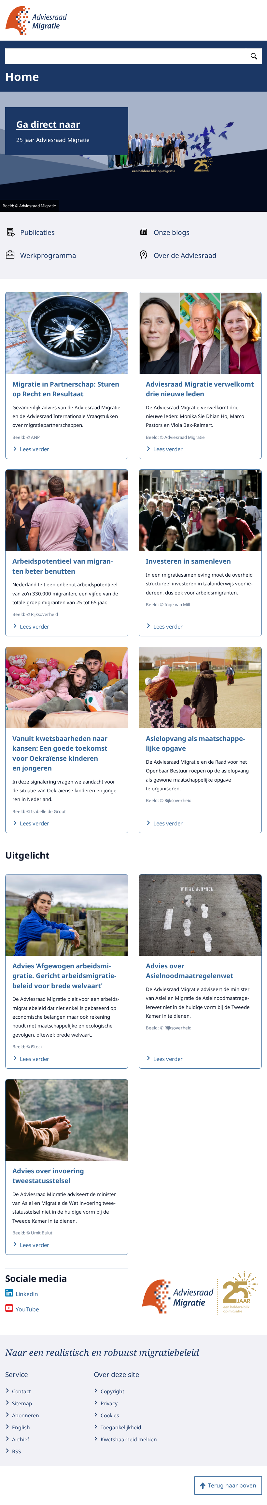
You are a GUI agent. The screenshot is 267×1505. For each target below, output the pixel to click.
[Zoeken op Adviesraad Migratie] (254, 56)
